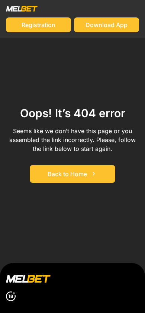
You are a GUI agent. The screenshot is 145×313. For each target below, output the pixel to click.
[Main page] (22, 8)
